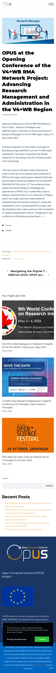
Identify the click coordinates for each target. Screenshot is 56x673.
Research (6, 255)
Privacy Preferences (17, 639)
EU (50, 251)
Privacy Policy (40, 665)
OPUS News (18, 259)
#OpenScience (19, 251)
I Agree (41, 639)
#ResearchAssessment (37, 251)
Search (5, 478)
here (42, 216)
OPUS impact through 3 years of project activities (24, 529)
